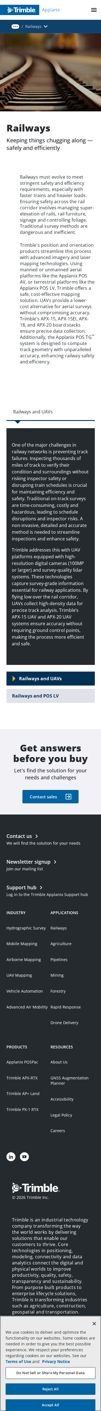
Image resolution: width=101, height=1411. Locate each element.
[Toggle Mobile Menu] (94, 10)
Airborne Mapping (23, 959)
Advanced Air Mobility (27, 1007)
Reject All (50, 1388)
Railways (58, 928)
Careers (57, 1130)
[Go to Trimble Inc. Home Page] (36, 1188)
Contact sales (43, 796)
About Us (59, 1062)
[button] (15, 26)
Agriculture (61, 943)
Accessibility (62, 1099)
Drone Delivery (64, 1022)
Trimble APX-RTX (22, 1078)
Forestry (58, 991)
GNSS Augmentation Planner (69, 1080)
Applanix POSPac (22, 1062)
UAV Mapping (19, 975)
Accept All (50, 1404)
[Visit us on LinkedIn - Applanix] (10, 1156)
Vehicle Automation (24, 991)
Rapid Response (65, 1007)
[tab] (50, 679)
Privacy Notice (56, 1361)
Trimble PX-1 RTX (22, 1109)
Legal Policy (61, 1115)
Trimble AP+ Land (23, 1093)
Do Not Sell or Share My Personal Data (50, 1372)
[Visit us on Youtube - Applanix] (24, 1156)
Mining (57, 975)
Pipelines (59, 959)
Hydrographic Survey (26, 928)
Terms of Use (18, 1361)
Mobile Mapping (21, 943)
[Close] (94, 1323)
